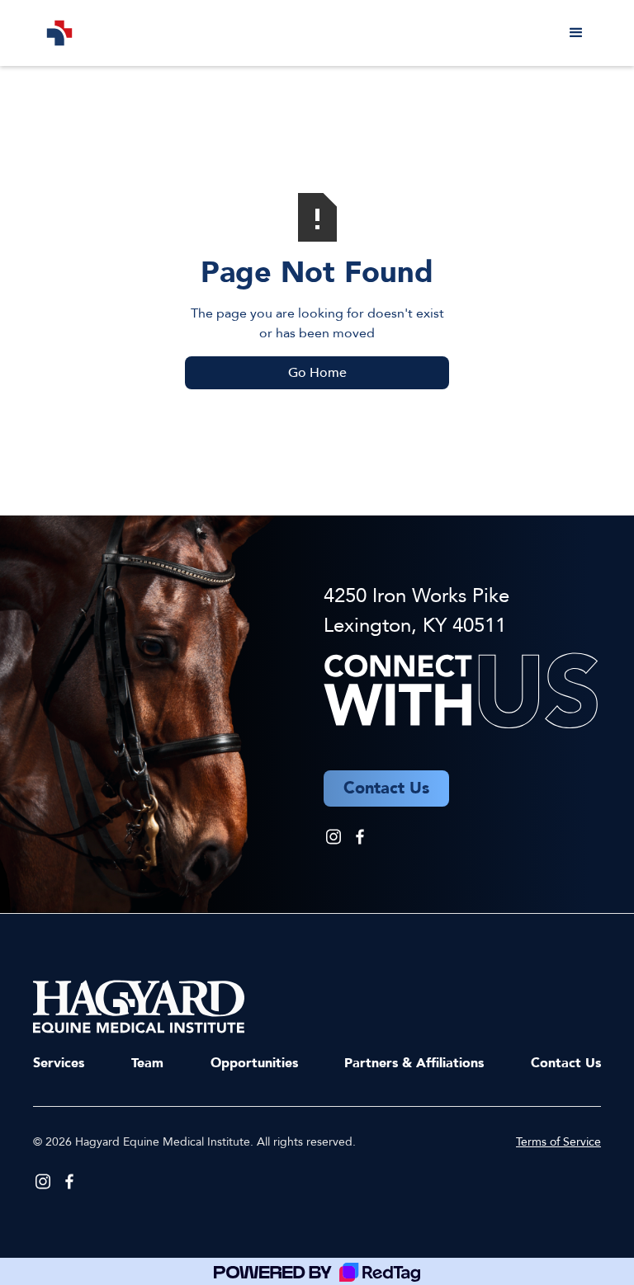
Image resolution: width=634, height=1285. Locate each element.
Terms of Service (558, 1142)
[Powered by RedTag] (317, 1271)
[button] (576, 33)
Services (58, 1063)
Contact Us (566, 1063)
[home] (59, 33)
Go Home (317, 373)
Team (147, 1063)
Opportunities (254, 1063)
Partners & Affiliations (414, 1063)
